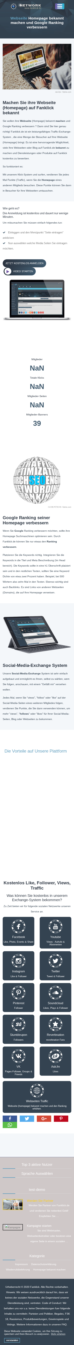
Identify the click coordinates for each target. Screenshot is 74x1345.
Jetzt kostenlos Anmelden (24, 263)
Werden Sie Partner (40, 1200)
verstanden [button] (12, 1340)
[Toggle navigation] (59, 6)
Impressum (21, 1264)
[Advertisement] (37, 1144)
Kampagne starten (39, 1226)
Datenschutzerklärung (43, 1264)
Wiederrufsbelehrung (18, 1269)
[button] (10, 1119)
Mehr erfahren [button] (58, 1334)
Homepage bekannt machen (49, 1269)
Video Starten (23, 271)
